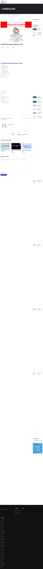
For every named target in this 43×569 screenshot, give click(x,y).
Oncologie (2, 548)
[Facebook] (25, 118)
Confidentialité (17, 512)
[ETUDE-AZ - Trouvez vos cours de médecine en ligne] (4, 2)
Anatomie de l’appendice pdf (39, 117)
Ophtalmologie (3, 549)
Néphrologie (2, 543)
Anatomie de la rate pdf (39, 373)
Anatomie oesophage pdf (39, 309)
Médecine (2, 540)
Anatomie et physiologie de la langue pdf (39, 33)
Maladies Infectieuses (4, 539)
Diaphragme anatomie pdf (39, 181)
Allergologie (2, 521)
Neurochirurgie (3, 545)
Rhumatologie (2, 564)
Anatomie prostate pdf (39, 29)
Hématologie (2, 536)
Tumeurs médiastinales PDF (39, 97)
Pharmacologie (3, 555)
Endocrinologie (3, 531)
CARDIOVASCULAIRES (8, 118)
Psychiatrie (2, 558)
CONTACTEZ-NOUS (17, 513)
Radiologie (2, 561)
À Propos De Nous (17, 510)
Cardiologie (2, 47)
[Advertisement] (16, 55)
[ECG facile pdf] (5, 146)
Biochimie (2, 524)
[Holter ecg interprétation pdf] (27, 146)
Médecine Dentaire (3, 542)
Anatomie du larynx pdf (39, 105)
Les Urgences (2, 537)
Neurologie (2, 546)
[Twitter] (27, 118)
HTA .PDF (13, 134)
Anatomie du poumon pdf (39, 102)
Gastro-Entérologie (3, 533)
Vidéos (2, 567)
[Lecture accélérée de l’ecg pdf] (16, 146)
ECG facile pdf (3, 150)
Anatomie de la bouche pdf (39, 113)
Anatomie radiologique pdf (39, 245)
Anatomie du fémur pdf (39, 109)
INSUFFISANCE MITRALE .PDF (22, 134)
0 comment (13, 47)
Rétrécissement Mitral (4, 119)
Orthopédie (2, 552)
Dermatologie (2, 530)
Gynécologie (2, 534)
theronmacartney (10, 124)
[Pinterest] (29, 118)
